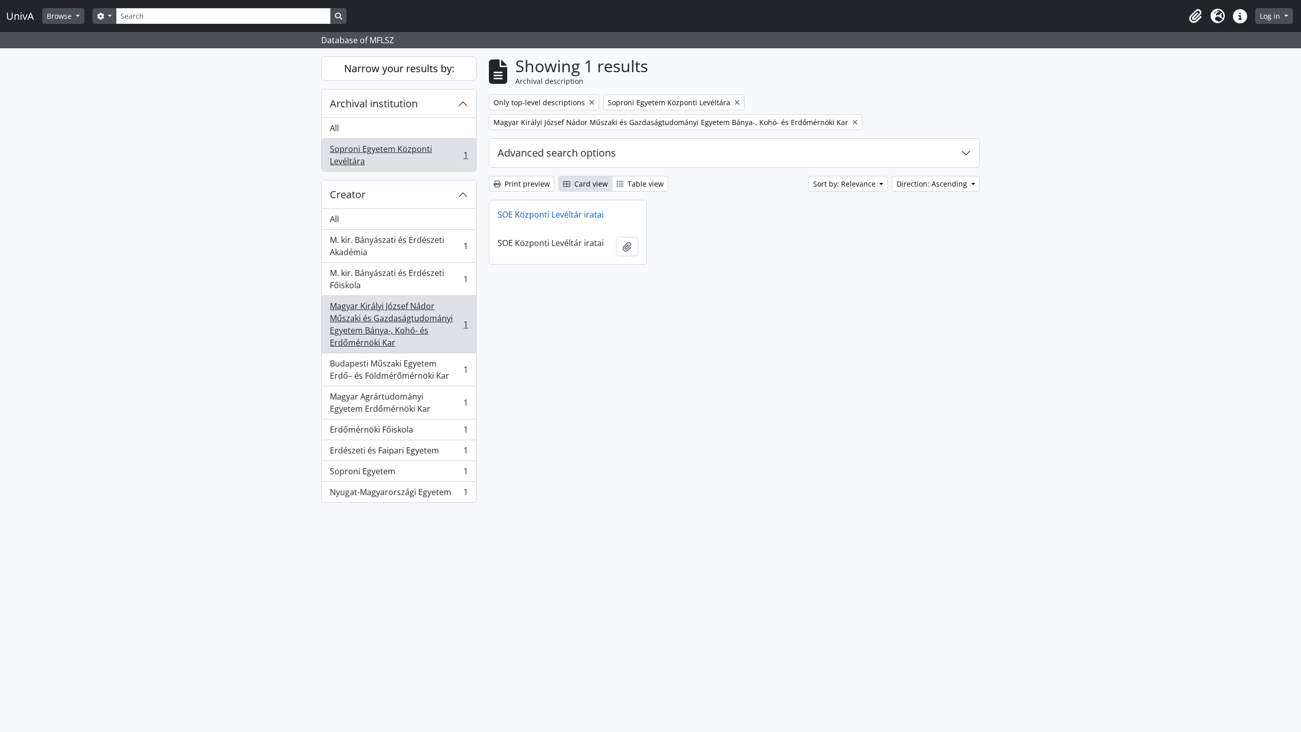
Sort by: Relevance (845, 184)
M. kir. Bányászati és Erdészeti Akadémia (398, 246)
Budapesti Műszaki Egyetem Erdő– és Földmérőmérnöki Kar (398, 369)
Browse (60, 16)
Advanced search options (557, 153)
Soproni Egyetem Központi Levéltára (398, 155)
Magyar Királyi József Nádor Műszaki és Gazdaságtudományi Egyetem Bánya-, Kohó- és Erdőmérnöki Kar (398, 324)
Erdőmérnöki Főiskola (398, 432)
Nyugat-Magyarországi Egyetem (398, 494)
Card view (590, 184)
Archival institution (374, 103)
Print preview (526, 184)
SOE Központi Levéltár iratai (551, 214)
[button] (1195, 16)
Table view (645, 184)
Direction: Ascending (932, 184)
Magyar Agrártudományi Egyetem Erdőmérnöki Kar (398, 402)
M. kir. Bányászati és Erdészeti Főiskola (398, 279)
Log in (1271, 16)
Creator (347, 194)
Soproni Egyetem (398, 474)
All (334, 128)
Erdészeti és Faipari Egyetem (398, 453)
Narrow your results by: (399, 68)
